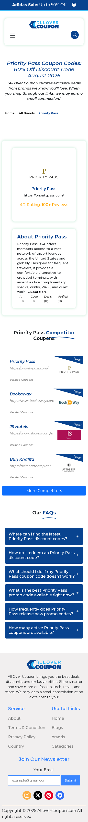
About (14, 718)
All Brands (27, 113)
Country (16, 746)
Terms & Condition (26, 727)
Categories (63, 746)
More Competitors (44, 490)
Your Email (44, 770)
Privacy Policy (21, 737)
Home (10, 113)
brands (58, 737)
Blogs (57, 727)
